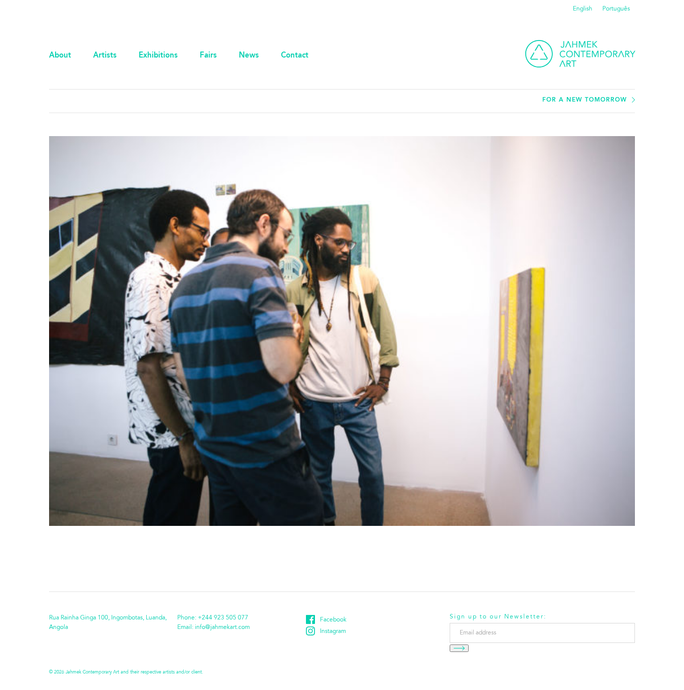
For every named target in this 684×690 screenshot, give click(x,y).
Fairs (208, 56)
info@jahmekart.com (222, 627)
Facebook (333, 620)
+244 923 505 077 (223, 618)
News (249, 56)
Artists (105, 56)
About (60, 56)
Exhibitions (158, 56)
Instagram (333, 631)
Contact (294, 56)
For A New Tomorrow (584, 100)
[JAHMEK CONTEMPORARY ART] (580, 54)
